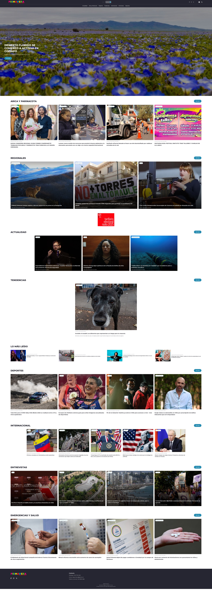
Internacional (114, 5)
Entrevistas (121, 5)
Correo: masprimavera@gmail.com (76, 577)
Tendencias (106, 5)
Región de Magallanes (15, 163)
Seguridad (37, 237)
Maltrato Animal (79, 285)
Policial (141, 163)
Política (29, 430)
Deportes (127, 5)
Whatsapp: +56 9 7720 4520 (75, 575)
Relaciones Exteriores (135, 237)
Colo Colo (109, 375)
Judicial (85, 237)
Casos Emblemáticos (159, 375)
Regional (101, 5)
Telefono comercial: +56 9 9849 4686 (76, 579)
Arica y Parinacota (93, 5)
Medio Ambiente (79, 163)
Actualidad (84, 5)
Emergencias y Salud (15, 520)
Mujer (13, 472)
